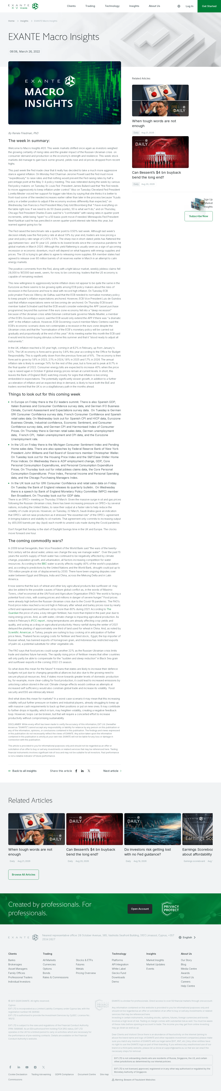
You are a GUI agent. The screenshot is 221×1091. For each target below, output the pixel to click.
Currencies (49, 964)
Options (47, 968)
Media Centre (189, 968)
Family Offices (16, 973)
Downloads (118, 977)
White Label (119, 968)
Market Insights (155, 960)
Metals (80, 968)
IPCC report (38, 620)
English (187, 937)
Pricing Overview (86, 973)
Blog (183, 964)
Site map (104, 1074)
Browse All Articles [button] (23, 874)
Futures (80, 964)
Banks (11, 960)
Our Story (186, 960)
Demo (115, 981)
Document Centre (87, 1074)
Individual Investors (19, 981)
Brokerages (15, 964)
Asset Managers (17, 968)
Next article (110, 771)
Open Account (140, 908)
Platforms (117, 960)
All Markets (49, 960)
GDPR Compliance (64, 1074)
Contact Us (187, 977)
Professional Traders (20, 977)
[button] (199, 216)
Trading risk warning (41, 1074)
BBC (44, 563)
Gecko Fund (119, 973)
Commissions (15, 1079)
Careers (185, 981)
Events (150, 968)
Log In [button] (189, 6)
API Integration (120, 964)
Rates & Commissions (56, 977)
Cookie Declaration (17, 1074)
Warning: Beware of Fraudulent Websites (135, 1079)
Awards (185, 973)
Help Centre (188, 986)
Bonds (46, 973)
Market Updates (155, 964)
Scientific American (19, 632)
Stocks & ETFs (84, 960)
